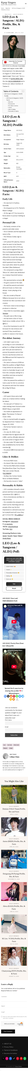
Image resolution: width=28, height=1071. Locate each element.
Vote (14, 584)
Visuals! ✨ (8, 569)
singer (11, 748)
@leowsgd (14, 521)
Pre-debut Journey (13, 105)
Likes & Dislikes (12, 109)
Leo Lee (10, 745)
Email (6, 727)
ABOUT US (7, 1044)
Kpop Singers (8, 2)
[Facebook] (5, 696)
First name (8, 720)
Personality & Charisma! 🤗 (12, 572)
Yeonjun (5, 313)
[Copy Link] (10, 699)
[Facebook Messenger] (20, 696)
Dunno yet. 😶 (9, 579)
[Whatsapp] (17, 696)
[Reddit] (11, 696)
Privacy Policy (8, 1047)
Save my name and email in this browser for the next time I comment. (15, 1017)
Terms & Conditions (11, 1050)
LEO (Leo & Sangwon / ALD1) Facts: (14, 99)
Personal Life (11, 104)
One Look (16, 745)
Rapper (5, 748)
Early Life (10, 102)
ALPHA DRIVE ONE (17, 79)
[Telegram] (22, 696)
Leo (4, 745)
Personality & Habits (13, 111)
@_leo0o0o (8, 524)
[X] (8, 696)
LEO (11, 529)
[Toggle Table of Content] (22, 91)
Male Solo (8, 14)
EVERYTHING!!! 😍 (10, 566)
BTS (4, 414)
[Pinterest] (14, 696)
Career (10, 107)
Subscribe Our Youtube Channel (15, 62)
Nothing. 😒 (9, 576)
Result (14, 588)
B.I (9, 447)
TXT (22, 311)
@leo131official (13, 527)
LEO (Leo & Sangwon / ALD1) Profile (13, 95)
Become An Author (10, 1053)
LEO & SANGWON (14, 81)
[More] (13, 699)
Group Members (18, 14)
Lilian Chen (10, 32)
